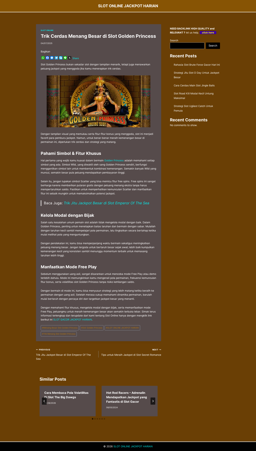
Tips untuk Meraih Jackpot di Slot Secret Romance (131, 352)
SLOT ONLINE (47, 30)
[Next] (153, 401)
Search (174, 40)
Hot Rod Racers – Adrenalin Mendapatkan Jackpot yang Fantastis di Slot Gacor (126, 397)
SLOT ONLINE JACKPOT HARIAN (122, 328)
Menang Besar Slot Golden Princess (59, 328)
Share (75, 58)
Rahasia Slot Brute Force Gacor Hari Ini (197, 64)
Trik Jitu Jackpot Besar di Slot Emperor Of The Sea (106, 203)
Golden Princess (114, 160)
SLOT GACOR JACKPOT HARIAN (72, 319)
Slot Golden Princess (91, 328)
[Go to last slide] (44, 401)
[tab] (92, 419)
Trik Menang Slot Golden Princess (58, 334)
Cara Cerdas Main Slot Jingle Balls (194, 85)
